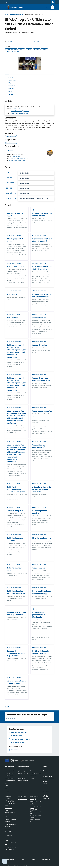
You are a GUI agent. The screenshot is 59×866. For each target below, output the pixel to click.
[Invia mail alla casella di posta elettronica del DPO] (10, 843)
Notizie (45, 771)
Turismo (32, 778)
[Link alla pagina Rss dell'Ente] (47, 796)
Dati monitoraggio (9, 860)
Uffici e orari (8, 829)
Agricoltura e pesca (22, 771)
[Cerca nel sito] (51, 7)
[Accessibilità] (5, 861)
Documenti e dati (9, 773)
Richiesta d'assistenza (35, 820)
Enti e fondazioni (9, 776)
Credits (33, 860)
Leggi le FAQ (33, 810)
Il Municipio (10, 151)
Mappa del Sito (46, 860)
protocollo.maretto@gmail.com (20, 111)
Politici (6, 785)
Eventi (45, 783)
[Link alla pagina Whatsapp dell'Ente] (44, 796)
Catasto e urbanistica (23, 781)
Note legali (33, 799)
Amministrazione (14, 14)
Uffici (21, 14)
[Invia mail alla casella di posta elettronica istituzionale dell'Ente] (10, 813)
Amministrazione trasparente (35, 807)
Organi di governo (9, 778)
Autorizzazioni (21, 778)
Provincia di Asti (22, 796)
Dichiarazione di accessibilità (35, 802)
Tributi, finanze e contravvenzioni (35, 774)
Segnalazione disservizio (35, 813)
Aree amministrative (10, 771)
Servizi (22, 860)
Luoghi (45, 781)
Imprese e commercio (35, 771)
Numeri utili (8, 831)
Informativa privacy (35, 796)
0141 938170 (16, 109)
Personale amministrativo (10, 782)
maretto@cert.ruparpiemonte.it (19, 113)
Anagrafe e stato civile (23, 774)
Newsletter (46, 798)
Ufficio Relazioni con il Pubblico (10, 825)
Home (6, 14)
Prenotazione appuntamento (35, 816)
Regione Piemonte (9, 2)
